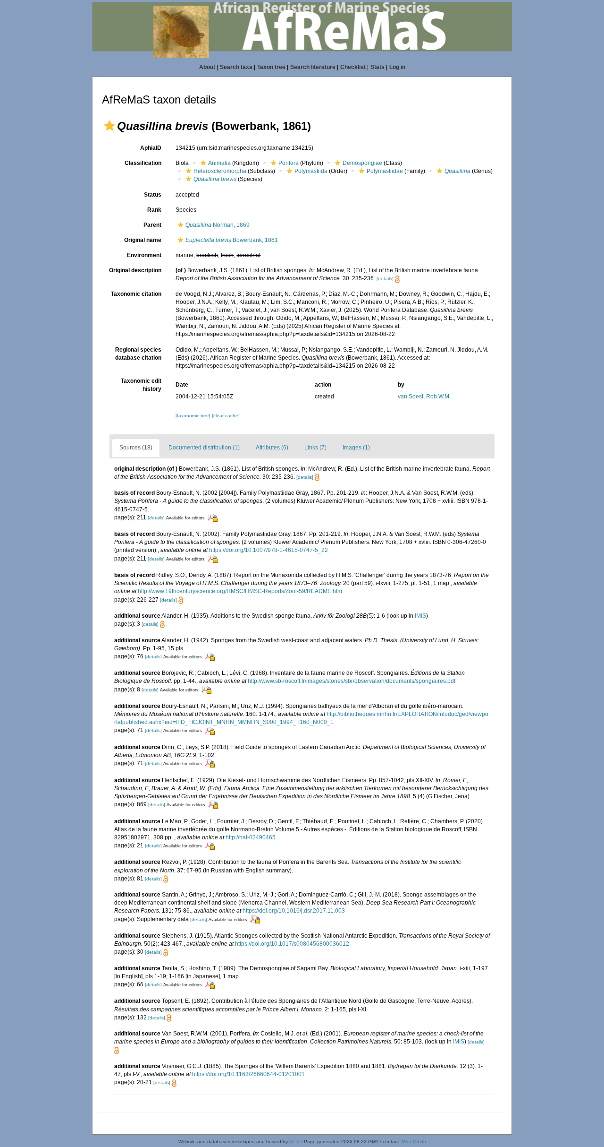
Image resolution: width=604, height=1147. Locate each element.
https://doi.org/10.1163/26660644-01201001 (248, 1074)
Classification (143, 163)
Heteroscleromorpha (219, 171)
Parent (152, 225)
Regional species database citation (138, 353)
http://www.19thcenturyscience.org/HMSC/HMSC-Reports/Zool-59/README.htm (240, 591)
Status (152, 194)
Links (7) (315, 447)
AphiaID (150, 148)
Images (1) (356, 447)
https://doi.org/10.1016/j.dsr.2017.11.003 (294, 910)
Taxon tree (271, 67)
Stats (377, 67)
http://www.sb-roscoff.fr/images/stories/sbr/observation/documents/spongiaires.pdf (351, 681)
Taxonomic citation (136, 294)
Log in (397, 67)
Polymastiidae (385, 171)
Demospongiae (362, 163)
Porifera (288, 163)
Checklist (353, 67)
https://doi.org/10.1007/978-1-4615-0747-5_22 (268, 550)
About (207, 67)
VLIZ (294, 1141)
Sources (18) (135, 447)
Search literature (313, 67)
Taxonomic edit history (141, 385)
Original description (135, 270)
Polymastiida (310, 171)
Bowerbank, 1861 (231, 240)
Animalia (219, 163)
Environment (144, 255)
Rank (154, 210)
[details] (385, 278)
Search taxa (236, 67)
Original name (142, 240)
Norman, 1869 (217, 225)
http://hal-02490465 (251, 837)
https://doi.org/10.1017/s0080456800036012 (292, 943)
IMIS (420, 615)
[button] (109, 125)
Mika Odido (414, 1141)
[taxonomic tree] (194, 415)
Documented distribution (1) (204, 447)
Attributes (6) (272, 447)
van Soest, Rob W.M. (424, 396)
